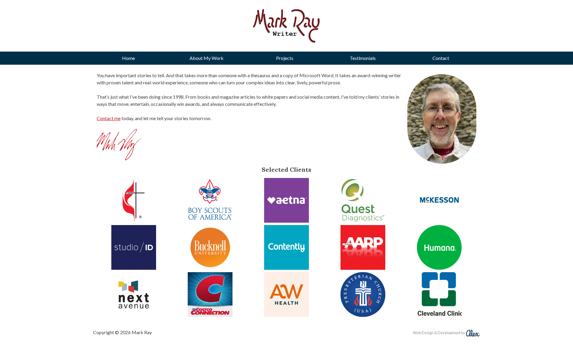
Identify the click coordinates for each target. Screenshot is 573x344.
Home (128, 58)
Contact (440, 58)
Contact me (109, 118)
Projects (284, 58)
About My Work (207, 58)
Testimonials (363, 58)
